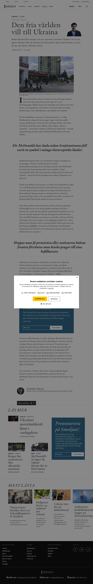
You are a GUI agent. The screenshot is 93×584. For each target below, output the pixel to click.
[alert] (46, 292)
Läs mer (51, 288)
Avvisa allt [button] (54, 299)
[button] (46, 304)
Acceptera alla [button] (40, 298)
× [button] (77, 277)
